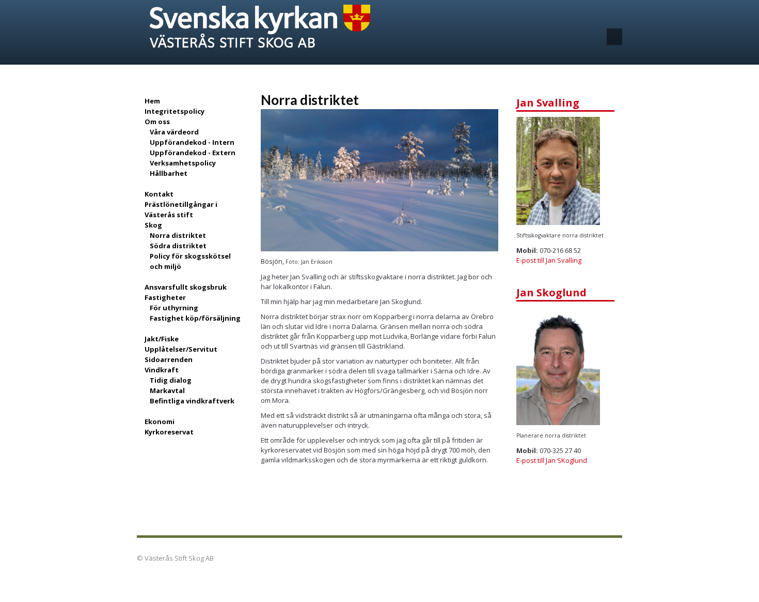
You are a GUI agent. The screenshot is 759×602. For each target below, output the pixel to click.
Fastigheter (165, 297)
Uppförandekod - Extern (192, 152)
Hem (152, 101)
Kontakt (159, 194)
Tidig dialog (171, 380)
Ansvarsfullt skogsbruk (186, 287)
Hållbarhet (168, 173)
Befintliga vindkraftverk (192, 400)
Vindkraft (162, 369)
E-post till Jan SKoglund (551, 460)
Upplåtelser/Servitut (181, 349)
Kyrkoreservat (169, 432)
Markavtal (167, 390)
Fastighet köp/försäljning (195, 318)
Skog (153, 225)
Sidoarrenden (169, 359)
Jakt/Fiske (162, 338)
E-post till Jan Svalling (548, 260)
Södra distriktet (178, 245)
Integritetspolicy (174, 111)
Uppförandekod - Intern (192, 142)
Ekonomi (160, 421)
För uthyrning (174, 307)
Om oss (157, 121)
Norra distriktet (178, 235)
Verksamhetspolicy (183, 163)
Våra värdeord (174, 132)
